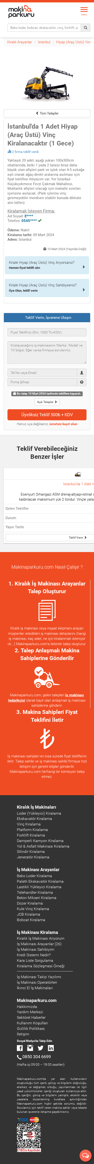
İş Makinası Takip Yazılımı (39, 977)
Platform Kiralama (32, 829)
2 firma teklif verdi (25, 152)
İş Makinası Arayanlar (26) (39, 944)
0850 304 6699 (36, 1056)
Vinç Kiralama (29, 824)
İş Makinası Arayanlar (38, 869)
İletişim (23, 1034)
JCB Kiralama (28, 914)
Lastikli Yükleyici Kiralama (39, 887)
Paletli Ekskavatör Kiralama (40, 881)
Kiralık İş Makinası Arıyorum (40, 938)
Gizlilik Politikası (31, 1028)
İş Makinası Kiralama (37, 932)
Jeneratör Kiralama (33, 857)
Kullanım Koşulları (32, 1023)
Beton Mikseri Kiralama (36, 897)
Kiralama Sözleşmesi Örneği (41, 966)
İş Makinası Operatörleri (37, 982)
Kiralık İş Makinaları (36, 807)
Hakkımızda (27, 1006)
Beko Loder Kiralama (34, 876)
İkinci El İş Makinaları (35, 988)
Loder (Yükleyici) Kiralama (39, 813)
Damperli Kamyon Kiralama (40, 840)
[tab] (47, 317)
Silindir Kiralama (31, 851)
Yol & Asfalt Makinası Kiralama (43, 846)
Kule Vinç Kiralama (33, 908)
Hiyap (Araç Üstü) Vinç (74, 42)
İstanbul (44, 42)
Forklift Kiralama (31, 835)
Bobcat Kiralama (31, 920)
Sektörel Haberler (31, 1017)
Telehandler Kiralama (35, 892)
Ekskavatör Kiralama (34, 818)
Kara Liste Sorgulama (35, 960)
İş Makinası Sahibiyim (35, 949)
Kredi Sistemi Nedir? (34, 955)
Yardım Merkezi (30, 1012)
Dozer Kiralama (30, 903)
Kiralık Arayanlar (19, 42)
